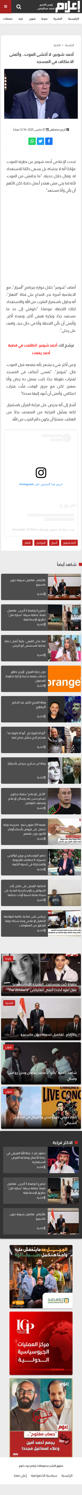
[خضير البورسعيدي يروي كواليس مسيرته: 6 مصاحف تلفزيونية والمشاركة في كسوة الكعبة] (64, 862)
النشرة (57, 18)
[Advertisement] (41, 238)
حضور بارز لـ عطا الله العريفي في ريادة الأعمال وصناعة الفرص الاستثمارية (26, 1157)
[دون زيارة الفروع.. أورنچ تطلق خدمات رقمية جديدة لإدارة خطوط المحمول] (64, 679)
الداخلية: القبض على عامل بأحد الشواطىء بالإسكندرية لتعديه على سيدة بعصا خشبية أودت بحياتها (25, 890)
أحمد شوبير (69, 542)
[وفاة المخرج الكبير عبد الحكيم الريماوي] (64, 709)
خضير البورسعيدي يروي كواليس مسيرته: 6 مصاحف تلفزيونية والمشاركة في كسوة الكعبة (26, 860)
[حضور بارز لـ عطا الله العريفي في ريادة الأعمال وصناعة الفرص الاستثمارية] (63, 1160)
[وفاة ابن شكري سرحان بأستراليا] (64, 770)
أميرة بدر (40, 542)
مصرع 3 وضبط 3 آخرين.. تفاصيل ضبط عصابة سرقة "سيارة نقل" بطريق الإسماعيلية (26, 615)
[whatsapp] (32, 141)
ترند (20, 18)
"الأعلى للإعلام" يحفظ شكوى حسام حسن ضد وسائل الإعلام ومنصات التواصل (27, 798)
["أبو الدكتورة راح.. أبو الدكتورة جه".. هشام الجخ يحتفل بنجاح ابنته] (64, 740)
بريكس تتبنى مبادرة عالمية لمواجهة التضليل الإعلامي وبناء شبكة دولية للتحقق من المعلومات (25, 921)
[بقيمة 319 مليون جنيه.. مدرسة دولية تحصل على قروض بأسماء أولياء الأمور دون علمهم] (64, 832)
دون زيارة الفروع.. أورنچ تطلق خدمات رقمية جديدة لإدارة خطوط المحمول (25, 676)
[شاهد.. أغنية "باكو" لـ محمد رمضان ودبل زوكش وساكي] (41, 1063)
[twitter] (40, 141)
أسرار (18, 287)
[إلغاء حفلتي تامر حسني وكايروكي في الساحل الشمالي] (41, 1108)
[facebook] (49, 141)
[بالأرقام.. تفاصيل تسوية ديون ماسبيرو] (64, 587)
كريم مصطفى (57, 129)
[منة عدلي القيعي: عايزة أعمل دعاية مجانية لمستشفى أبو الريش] (64, 648)
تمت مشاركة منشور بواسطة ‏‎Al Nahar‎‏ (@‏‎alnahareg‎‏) (40, 529)
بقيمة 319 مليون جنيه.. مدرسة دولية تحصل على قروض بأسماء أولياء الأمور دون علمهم (24, 829)
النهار (27, 542)
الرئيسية (73, 18)
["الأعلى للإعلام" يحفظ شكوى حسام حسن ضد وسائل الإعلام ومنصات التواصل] (64, 801)
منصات (7, 18)
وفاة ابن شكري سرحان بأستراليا (27, 763)
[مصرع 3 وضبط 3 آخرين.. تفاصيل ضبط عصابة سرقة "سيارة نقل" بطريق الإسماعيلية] (64, 617)
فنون (32, 18)
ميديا (44, 18)
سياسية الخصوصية (44, 1475)
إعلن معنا (20, 1475)
